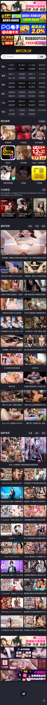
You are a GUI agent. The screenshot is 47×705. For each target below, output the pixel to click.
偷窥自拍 (11, 92)
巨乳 (37, 226)
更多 (43, 226)
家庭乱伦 (22, 101)
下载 (43, 190)
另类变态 (42, 87)
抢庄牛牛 (42, 69)
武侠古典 (42, 101)
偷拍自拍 (22, 83)
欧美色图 (32, 92)
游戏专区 (42, 65)
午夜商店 (22, 110)
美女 (30, 226)
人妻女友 (32, 101)
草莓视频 (32, 110)
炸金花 (21, 69)
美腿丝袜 (11, 96)
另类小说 (22, 105)
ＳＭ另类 (42, 78)
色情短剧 (32, 114)
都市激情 (11, 101)
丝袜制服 (22, 78)
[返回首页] (44, 700)
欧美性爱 (42, 83)
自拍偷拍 (22, 74)
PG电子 (11, 65)
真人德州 (22, 65)
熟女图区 (32, 96)
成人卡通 (32, 83)
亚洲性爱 (11, 83)
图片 (3, 94)
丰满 (30, 433)
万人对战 (32, 65)
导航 (3, 112)
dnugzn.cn (23, 51)
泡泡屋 (21, 114)
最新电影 (5, 432)
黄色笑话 (32, 105)
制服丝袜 (11, 87)
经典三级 (22, 87)
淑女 (37, 433)
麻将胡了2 (11, 69)
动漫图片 (42, 92)
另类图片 (42, 96)
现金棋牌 (32, 69)
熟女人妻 (11, 78)
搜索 (41, 57)
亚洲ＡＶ (11, 74)
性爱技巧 (42, 105)
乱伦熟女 (32, 87)
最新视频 (5, 226)
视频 (3, 75)
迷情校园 (11, 105)
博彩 (3, 66)
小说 (3, 103)
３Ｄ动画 (42, 74)
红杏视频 (11, 114)
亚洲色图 (22, 92)
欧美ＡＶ (32, 74)
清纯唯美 (22, 96)
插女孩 (11, 110)
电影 (3, 84)
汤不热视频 (42, 110)
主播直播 (32, 78)
